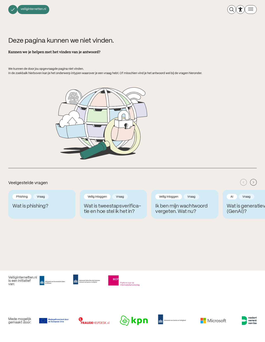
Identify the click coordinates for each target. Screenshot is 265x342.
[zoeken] (231, 9)
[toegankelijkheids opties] (240, 9)
